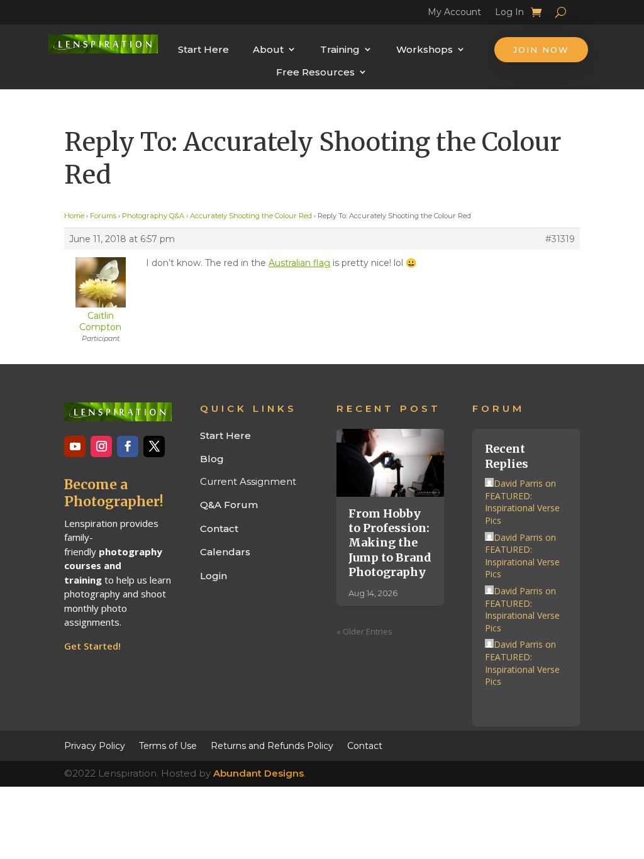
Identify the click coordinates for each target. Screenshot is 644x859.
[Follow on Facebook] (127, 446)
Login (213, 576)
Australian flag (299, 263)
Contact (219, 529)
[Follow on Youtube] (75, 446)
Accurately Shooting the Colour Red (251, 215)
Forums (103, 215)
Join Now (541, 50)
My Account (454, 14)
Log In (509, 14)
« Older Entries (364, 631)
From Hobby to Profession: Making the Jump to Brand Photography (389, 543)
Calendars (225, 552)
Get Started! (92, 646)
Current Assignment (248, 481)
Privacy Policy (94, 745)
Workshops (424, 49)
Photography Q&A (153, 215)
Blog (212, 459)
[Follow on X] (154, 446)
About (268, 49)
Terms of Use (168, 745)
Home (74, 215)
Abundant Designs (258, 773)
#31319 (560, 239)
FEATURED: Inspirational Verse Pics (522, 508)
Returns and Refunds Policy (272, 745)
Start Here (203, 49)
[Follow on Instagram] (101, 446)
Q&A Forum (229, 505)
